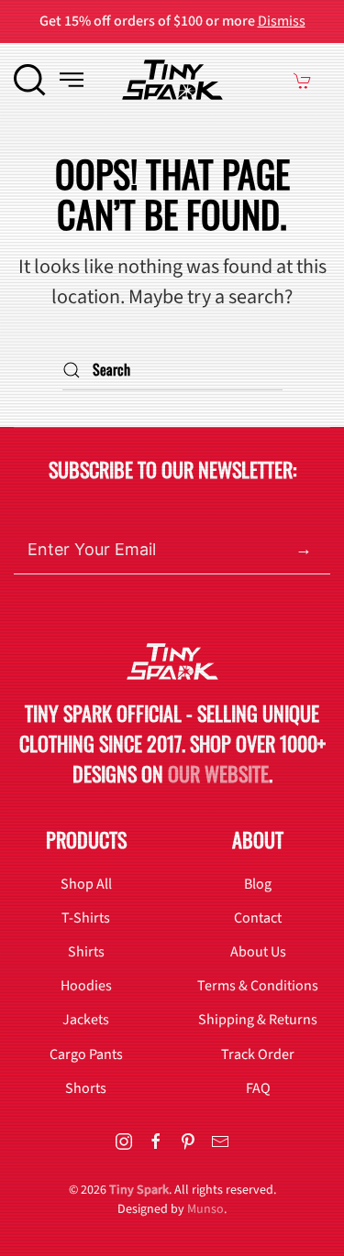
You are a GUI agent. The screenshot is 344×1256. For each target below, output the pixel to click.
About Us (258, 952)
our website (218, 773)
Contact (258, 918)
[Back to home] (172, 79)
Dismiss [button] (281, 21)
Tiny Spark (139, 1190)
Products (86, 839)
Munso (205, 1209)
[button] (30, 79)
